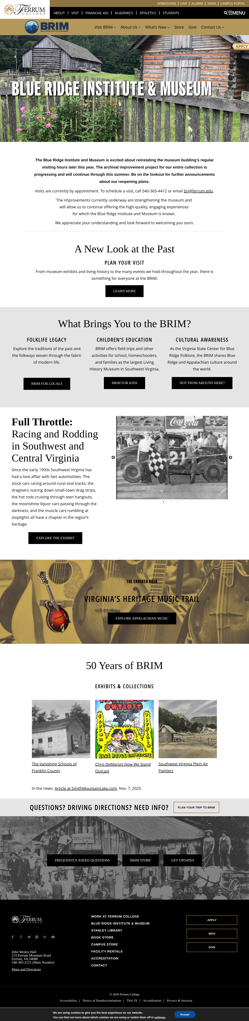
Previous (113, 458)
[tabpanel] (172, 458)
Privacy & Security (180, 1000)
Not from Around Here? (202, 383)
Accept (184, 1014)
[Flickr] (37, 936)
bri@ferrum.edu (198, 191)
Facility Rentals (107, 951)
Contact (99, 965)
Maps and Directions (26, 969)
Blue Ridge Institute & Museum (120, 923)
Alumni (197, 3)
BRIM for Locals (46, 384)
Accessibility (68, 1000)
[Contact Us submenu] (223, 27)
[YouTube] (52, 936)
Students (171, 13)
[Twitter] (29, 936)
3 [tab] (184, 502)
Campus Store (104, 944)
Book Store (102, 937)
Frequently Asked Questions (82, 860)
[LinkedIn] (44, 936)
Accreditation (104, 958)
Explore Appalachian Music (142, 618)
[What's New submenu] (168, 27)
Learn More (120, 293)
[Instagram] (21, 936)
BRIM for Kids (124, 383)
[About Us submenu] (139, 27)
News (211, 3)
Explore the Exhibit (55, 538)
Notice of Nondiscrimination (102, 1000)
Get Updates (182, 860)
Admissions (166, 3)
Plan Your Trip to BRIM (196, 807)
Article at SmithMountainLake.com (86, 788)
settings (159, 1017)
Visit (75, 13)
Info (212, 933)
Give (183, 3)
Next (230, 458)
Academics (124, 13)
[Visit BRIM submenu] (115, 27)
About (59, 13)
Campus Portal (232, 3)
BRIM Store (140, 860)
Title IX (132, 1000)
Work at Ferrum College (115, 916)
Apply (212, 920)
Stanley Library (106, 930)
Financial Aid (96, 13)
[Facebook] (13, 936)
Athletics (148, 13)
